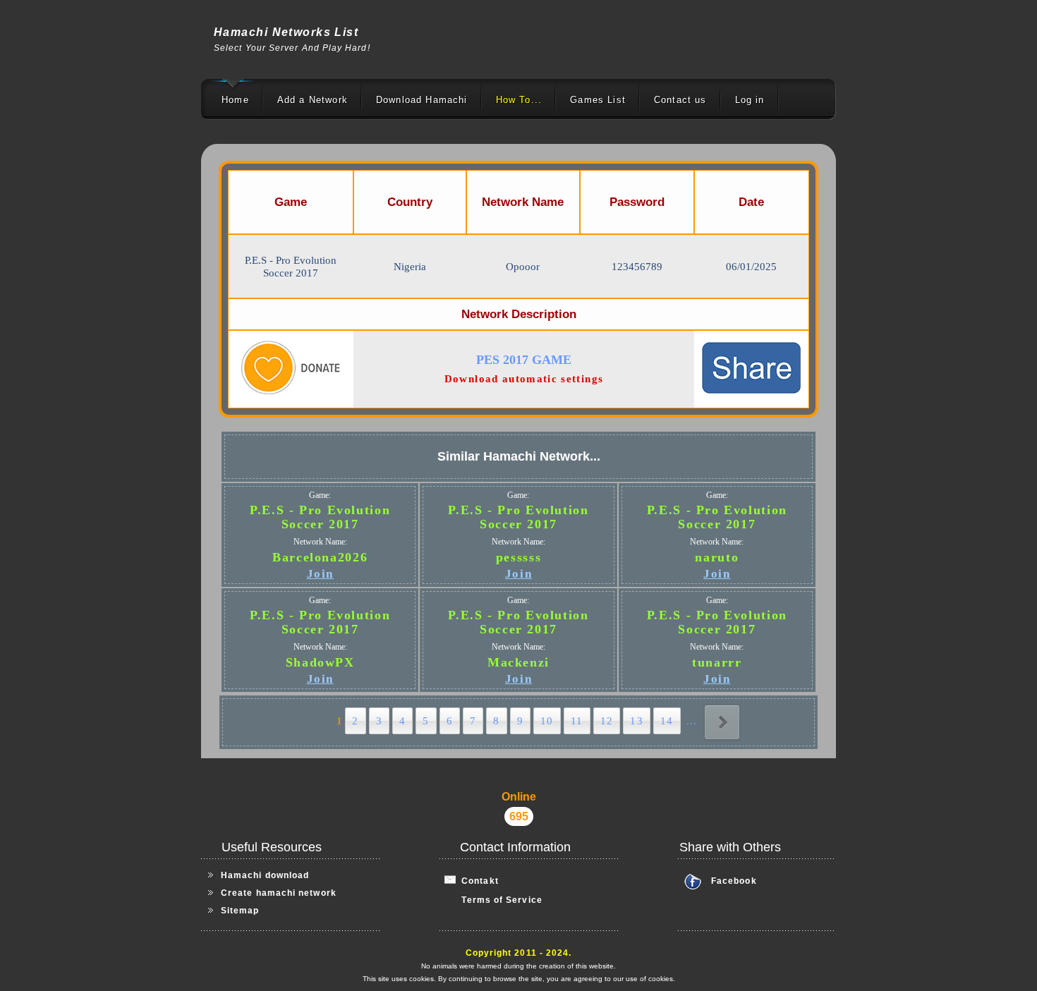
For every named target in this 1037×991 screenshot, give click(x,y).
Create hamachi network (278, 893)
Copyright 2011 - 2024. (519, 953)
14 (667, 720)
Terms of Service (493, 900)
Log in (750, 100)
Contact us (680, 100)
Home (235, 100)
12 (607, 720)
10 (547, 720)
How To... (519, 100)
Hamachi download (265, 875)
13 (636, 720)
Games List (598, 100)
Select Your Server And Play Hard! (292, 48)
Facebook (734, 881)
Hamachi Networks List (286, 32)
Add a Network (312, 100)
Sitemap (240, 911)
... (692, 720)
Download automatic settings (523, 378)
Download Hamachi (422, 100)
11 (577, 720)
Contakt (477, 881)
